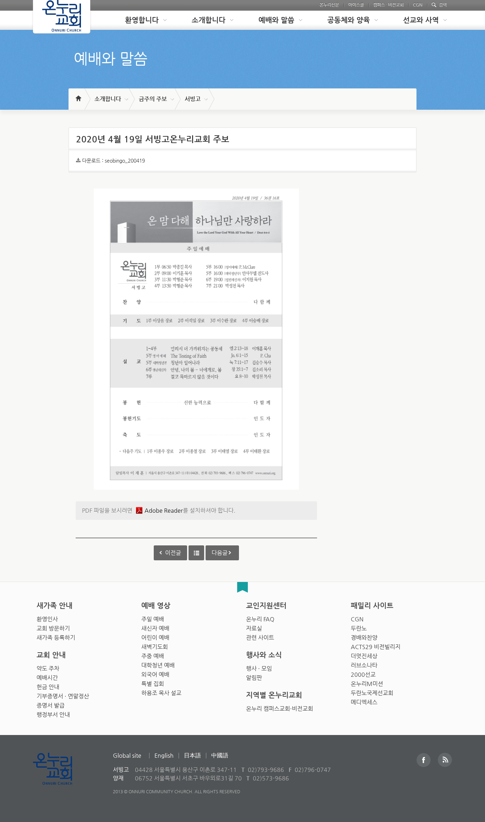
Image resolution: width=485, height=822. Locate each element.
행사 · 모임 (259, 668)
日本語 (192, 755)
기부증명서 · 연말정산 (63, 696)
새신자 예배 (155, 628)
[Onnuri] (61, 16)
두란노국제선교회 (372, 693)
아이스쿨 (356, 4)
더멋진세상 (364, 656)
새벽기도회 (154, 646)
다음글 (220, 552)
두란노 (359, 628)
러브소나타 (364, 665)
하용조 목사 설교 (161, 693)
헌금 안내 (48, 687)
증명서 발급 (51, 705)
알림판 (254, 677)
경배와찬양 (364, 637)
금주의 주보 (153, 99)
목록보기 (196, 552)
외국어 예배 (155, 674)
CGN (418, 4)
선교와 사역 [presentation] (421, 20)
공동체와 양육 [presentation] (348, 20)
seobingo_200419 (125, 160)
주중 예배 (152, 656)
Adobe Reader (164, 510)
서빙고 (193, 99)
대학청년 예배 (158, 665)
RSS (445, 760)
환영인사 (47, 619)
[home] (78, 95)
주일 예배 (152, 619)
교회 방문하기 (53, 628)
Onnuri (60, 776)
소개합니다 (107, 99)
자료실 (254, 628)
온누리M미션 (367, 683)
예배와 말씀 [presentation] (276, 20)
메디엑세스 (364, 702)
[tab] (140, 20)
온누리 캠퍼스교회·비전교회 (279, 708)
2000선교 (363, 674)
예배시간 (47, 677)
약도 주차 (48, 668)
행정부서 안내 (53, 714)
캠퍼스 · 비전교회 (388, 4)
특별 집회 (152, 683)
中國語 (219, 755)
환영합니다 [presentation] (142, 20)
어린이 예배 (155, 637)
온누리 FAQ (260, 619)
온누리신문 (329, 4)
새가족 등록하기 (56, 637)
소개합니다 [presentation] (208, 20)
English (164, 755)
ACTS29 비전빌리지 (375, 646)
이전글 (173, 552)
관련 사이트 (260, 637)
